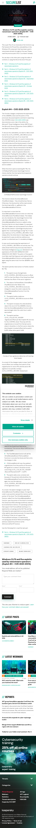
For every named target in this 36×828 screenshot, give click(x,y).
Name (4, 586)
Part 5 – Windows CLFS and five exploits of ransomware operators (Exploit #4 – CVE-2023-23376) (19, 93)
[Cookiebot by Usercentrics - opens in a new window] (25, 386)
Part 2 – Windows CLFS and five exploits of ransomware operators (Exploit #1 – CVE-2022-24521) (18, 71)
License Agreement (8, 823)
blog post (19, 250)
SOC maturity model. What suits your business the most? (12, 681)
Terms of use (18, 821)
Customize (17, 433)
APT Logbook (24, 794)
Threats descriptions (9, 799)
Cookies (19, 823)
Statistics (5, 797)
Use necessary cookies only (18, 440)
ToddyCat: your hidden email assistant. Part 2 (17, 732)
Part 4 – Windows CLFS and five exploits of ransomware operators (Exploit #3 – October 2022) (18, 86)
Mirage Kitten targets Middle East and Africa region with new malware (17, 726)
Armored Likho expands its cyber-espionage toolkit (16, 718)
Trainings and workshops (14, 675)
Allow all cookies (18, 426)
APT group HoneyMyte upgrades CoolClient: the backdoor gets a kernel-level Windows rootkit (18, 702)
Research (18, 25)
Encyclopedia (24, 797)
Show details (25, 420)
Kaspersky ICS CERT (9, 802)
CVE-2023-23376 (20, 120)
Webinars (5, 794)
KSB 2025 (23, 799)
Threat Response (7, 792)
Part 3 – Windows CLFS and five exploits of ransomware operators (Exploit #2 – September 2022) (19, 79)
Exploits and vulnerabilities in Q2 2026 (12, 637)
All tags (22, 792)
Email (20, 586)
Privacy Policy (7, 821)
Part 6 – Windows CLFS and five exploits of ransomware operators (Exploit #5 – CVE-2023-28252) (19, 101)
